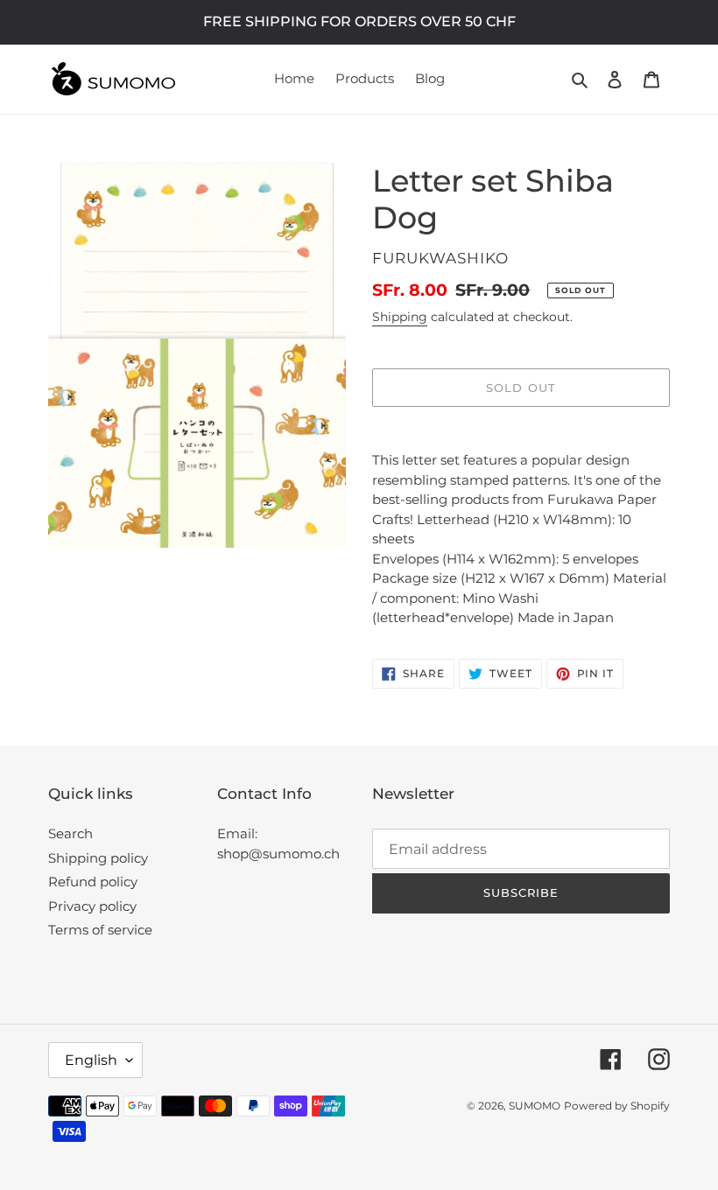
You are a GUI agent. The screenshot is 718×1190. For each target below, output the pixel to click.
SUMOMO (534, 1105)
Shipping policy (98, 858)
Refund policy (92, 881)
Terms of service (100, 929)
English (91, 1060)
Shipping (399, 317)
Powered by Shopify (617, 1105)
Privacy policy (92, 906)
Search (70, 833)
